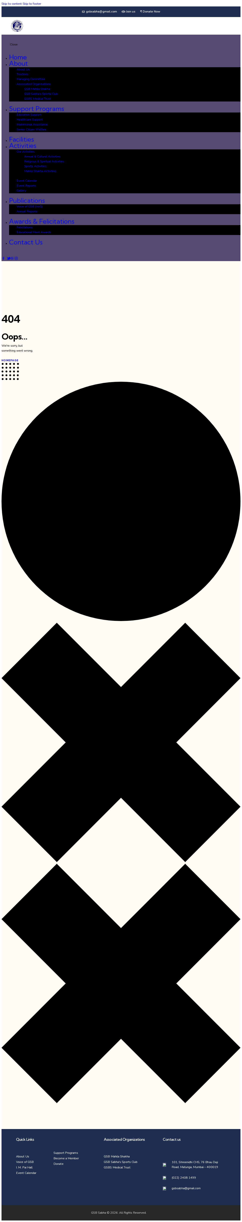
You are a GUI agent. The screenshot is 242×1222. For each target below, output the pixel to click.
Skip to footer (32, 4)
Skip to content (12, 4)
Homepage (10, 360)
